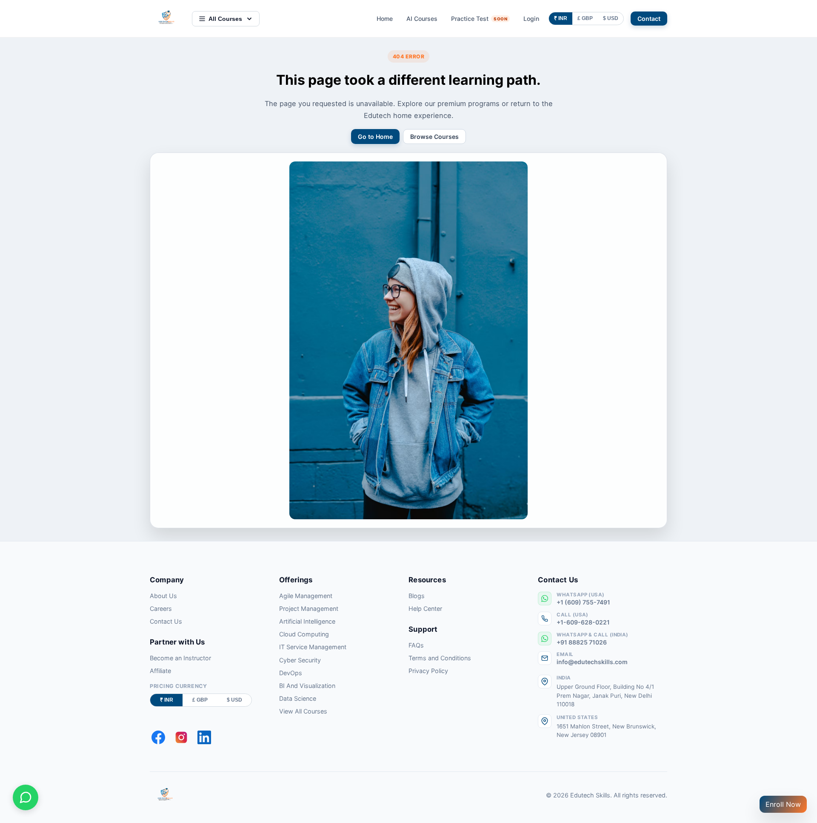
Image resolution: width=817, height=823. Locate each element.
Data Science (297, 698)
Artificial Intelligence (307, 621)
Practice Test (479, 18)
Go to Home (375, 136)
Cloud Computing (304, 634)
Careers (161, 608)
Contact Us (166, 621)
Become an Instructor (180, 658)
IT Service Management (312, 646)
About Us (163, 595)
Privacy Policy (428, 670)
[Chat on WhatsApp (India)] (25, 797)
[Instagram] (181, 737)
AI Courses (421, 18)
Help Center (425, 608)
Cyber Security (300, 660)
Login (531, 18)
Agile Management (305, 595)
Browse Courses (434, 136)
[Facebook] (158, 737)
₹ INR (560, 18)
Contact (648, 18)
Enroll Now (783, 804)
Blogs (416, 595)
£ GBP (585, 18)
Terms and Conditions (439, 658)
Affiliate (160, 670)
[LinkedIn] (204, 737)
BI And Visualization (307, 685)
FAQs (416, 645)
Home (385, 18)
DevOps (290, 672)
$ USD (610, 18)
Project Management (308, 608)
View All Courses (303, 711)
